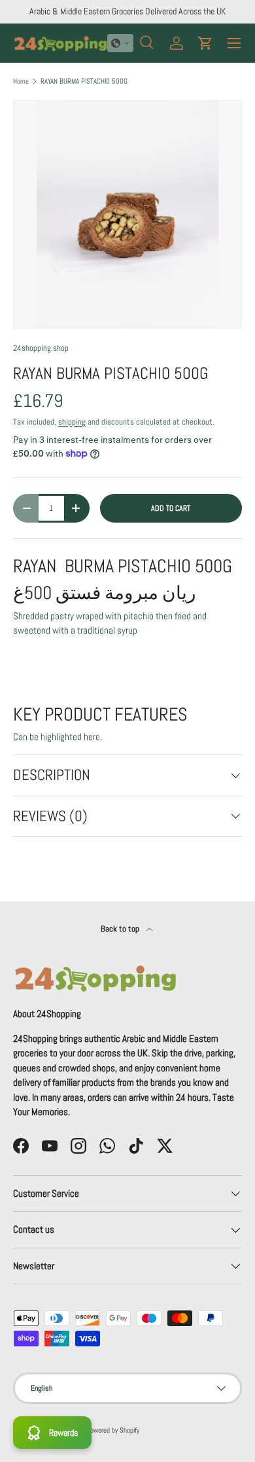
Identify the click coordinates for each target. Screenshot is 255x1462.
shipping (72, 421)
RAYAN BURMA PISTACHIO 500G (84, 81)
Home (21, 81)
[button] (120, 43)
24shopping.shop (41, 347)
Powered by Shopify (112, 1430)
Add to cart (170, 508)
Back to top (121, 928)
